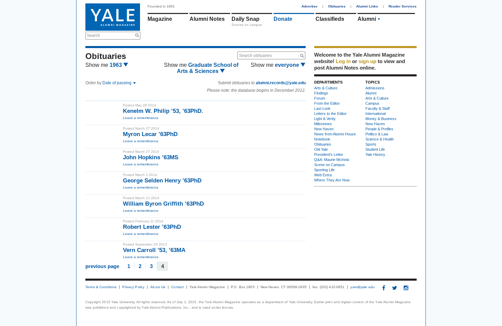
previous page (102, 265)
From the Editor (327, 103)
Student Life (375, 149)
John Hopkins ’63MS (150, 157)
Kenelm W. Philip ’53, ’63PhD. (163, 111)
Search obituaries (255, 55)
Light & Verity (325, 119)
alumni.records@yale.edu (281, 82)
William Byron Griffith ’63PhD (163, 204)
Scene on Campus (329, 165)
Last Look (322, 108)
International (375, 114)
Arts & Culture (325, 88)
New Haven (324, 129)
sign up (367, 61)
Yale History (375, 154)
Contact (177, 287)
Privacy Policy (133, 287)
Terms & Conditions (100, 287)
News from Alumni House (335, 134)
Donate (283, 19)
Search (93, 35)
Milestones (323, 124)
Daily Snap (246, 19)
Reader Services (403, 6)
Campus (372, 103)
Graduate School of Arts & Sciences (207, 68)
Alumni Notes (207, 19)
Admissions (375, 88)
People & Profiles (379, 129)
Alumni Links (367, 6)
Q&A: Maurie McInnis (331, 160)
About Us (157, 287)
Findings (321, 93)
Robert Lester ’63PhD (152, 227)
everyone (288, 65)
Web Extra (323, 175)
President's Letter (328, 154)
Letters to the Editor (330, 114)
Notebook (322, 139)
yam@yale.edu (362, 287)
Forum (319, 98)
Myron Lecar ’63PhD (151, 134)
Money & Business (380, 119)
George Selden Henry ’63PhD (162, 180)
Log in (343, 61)
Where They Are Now (332, 180)
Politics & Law (376, 134)
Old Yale (321, 149)
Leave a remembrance (140, 118)
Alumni (367, 19)
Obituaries (337, 6)
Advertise (310, 6)
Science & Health (379, 139)
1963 (116, 65)
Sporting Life (324, 170)
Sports (370, 144)
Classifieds (330, 19)
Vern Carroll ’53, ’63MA (154, 250)
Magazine (160, 19)
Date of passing (117, 82)
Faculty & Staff (377, 108)
